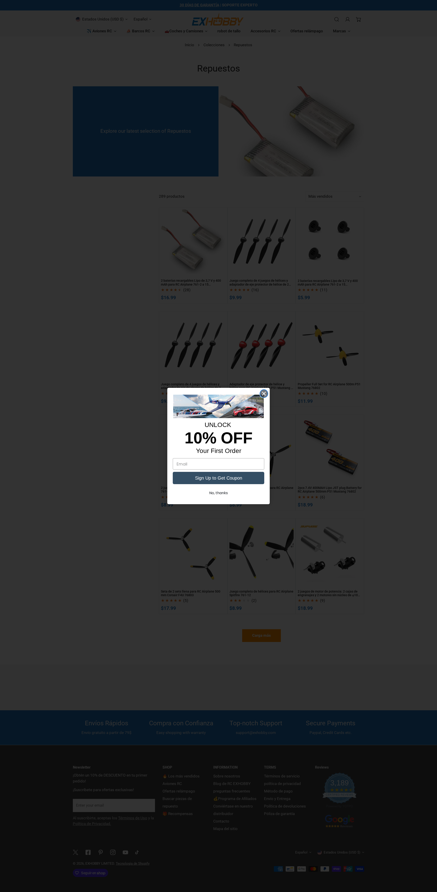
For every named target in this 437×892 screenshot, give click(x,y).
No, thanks (218, 493)
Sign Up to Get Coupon (218, 478)
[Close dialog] (264, 394)
